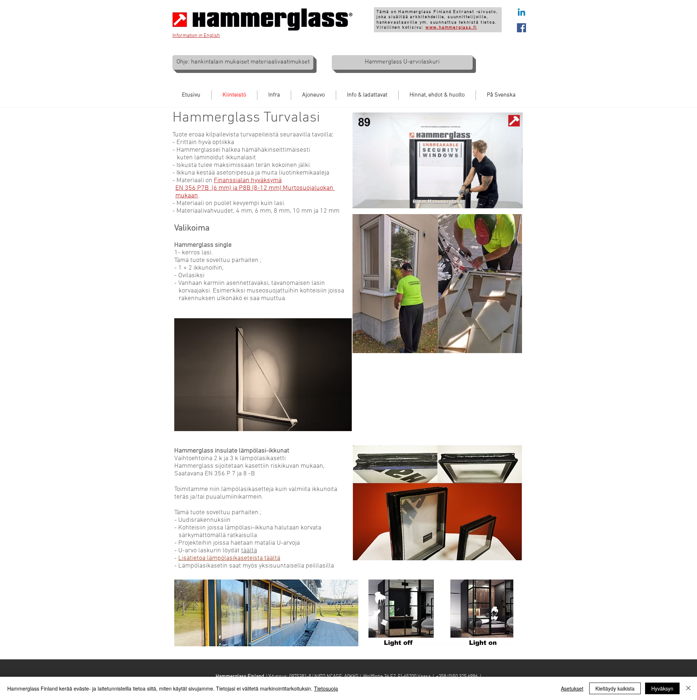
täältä (249, 550)
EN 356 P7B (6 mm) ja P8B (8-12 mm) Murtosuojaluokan (255, 188)
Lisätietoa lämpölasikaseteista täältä (229, 558)
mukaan (186, 196)
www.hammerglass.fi (451, 27)
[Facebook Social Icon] (521, 27)
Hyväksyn (662, 688)
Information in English (196, 36)
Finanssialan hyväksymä (248, 180)
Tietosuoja (326, 688)
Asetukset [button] (572, 688)
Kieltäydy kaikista (615, 688)
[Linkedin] (521, 12)
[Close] (688, 688)
